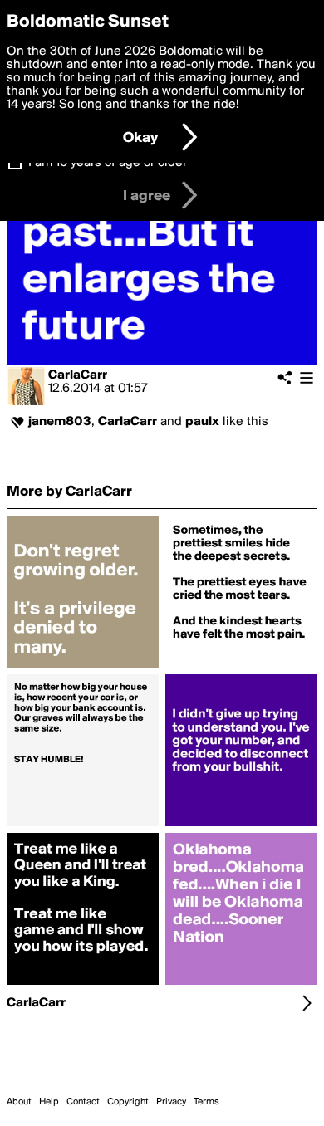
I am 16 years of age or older (107, 162)
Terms (206, 1102)
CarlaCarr (77, 375)
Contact (83, 1102)
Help (49, 1102)
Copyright (128, 1102)
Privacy (171, 1102)
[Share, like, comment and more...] (83, 667)
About (19, 1102)
